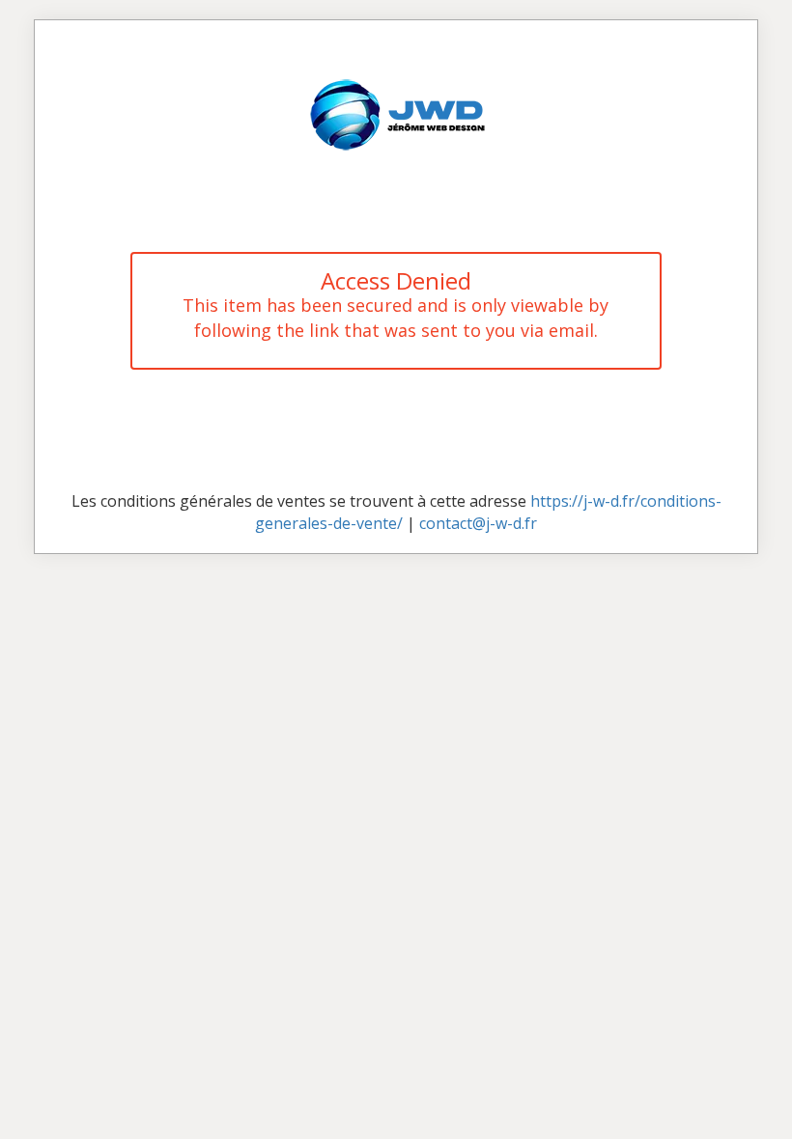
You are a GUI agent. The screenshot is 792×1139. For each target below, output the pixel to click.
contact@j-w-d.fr (478, 523)
